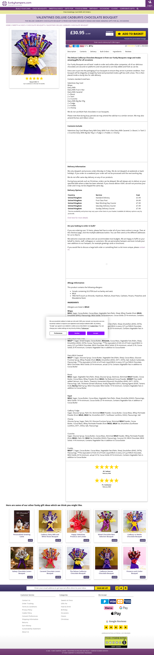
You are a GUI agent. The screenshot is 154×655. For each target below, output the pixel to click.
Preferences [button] (85, 328)
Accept (95, 333)
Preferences (58, 333)
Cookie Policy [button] (94, 326)
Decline (77, 333)
